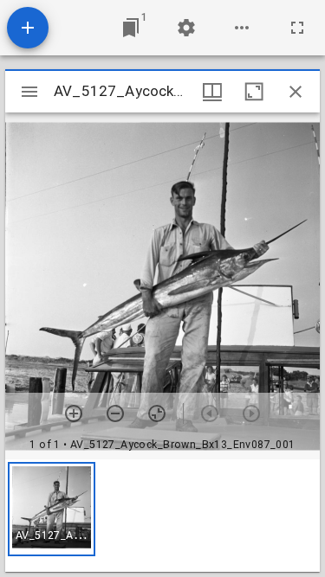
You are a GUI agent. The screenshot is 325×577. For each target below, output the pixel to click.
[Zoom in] (73, 413)
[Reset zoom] (157, 413)
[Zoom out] (115, 413)
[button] (51, 509)
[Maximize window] (254, 91)
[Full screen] (297, 27)
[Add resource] (28, 27)
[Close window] (295, 91)
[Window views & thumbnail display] (212, 91)
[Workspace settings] (186, 27)
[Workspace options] (242, 27)
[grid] (162, 515)
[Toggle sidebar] (29, 91)
